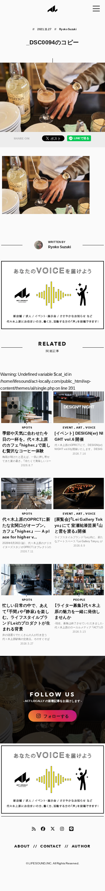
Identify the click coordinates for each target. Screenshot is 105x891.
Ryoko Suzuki (67, 29)
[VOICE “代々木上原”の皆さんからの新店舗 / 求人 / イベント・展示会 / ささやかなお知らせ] (52, 295)
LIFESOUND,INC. (40, 863)
